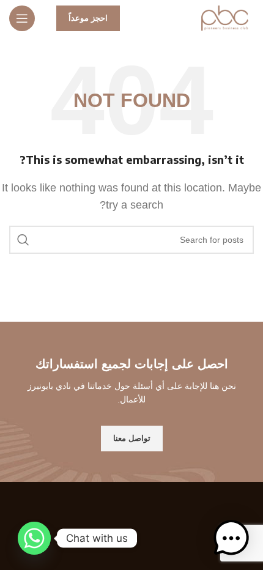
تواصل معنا (131, 438)
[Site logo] (225, 17)
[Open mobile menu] (22, 18)
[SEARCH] (23, 240)
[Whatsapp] (34, 538)
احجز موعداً (88, 18)
